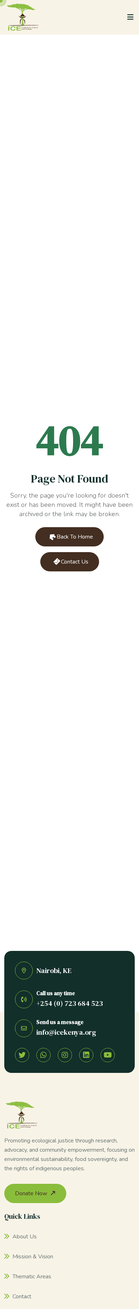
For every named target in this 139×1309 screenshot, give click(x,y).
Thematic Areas (31, 1276)
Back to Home (74, 537)
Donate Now (31, 1193)
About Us (24, 1237)
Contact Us (74, 562)
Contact (21, 1296)
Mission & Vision (32, 1256)
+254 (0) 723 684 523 (69, 1003)
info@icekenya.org (66, 1032)
